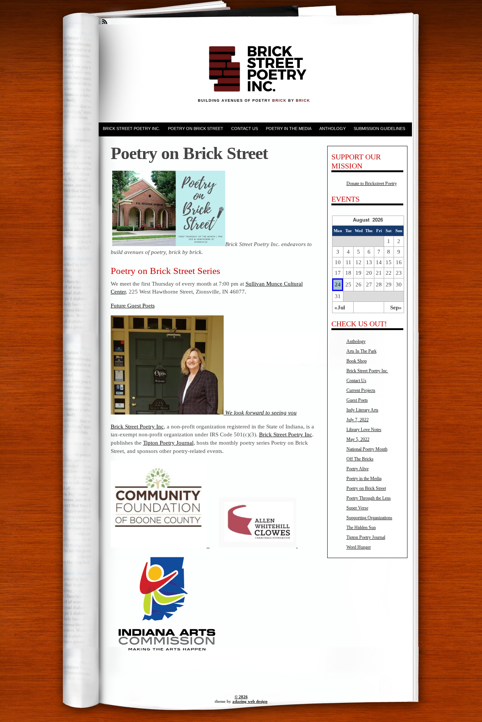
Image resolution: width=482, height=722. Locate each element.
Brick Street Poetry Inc (137, 426)
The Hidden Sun (361, 527)
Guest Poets (357, 400)
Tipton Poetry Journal (168, 442)
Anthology (332, 128)
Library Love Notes (363, 429)
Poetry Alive (357, 468)
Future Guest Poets (133, 305)
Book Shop (356, 361)
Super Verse (357, 508)
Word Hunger (358, 547)
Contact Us (244, 128)
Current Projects (360, 390)
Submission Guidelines (379, 128)
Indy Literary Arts (362, 410)
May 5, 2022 (357, 439)
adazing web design (249, 701)
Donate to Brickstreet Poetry (371, 183)
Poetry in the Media (288, 128)
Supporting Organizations (369, 517)
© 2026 (241, 696)
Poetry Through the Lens (368, 498)
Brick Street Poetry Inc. (131, 128)
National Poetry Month (366, 449)
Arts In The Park (361, 351)
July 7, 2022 (357, 419)
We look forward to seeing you (260, 412)
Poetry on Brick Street (195, 128)
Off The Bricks (360, 459)
